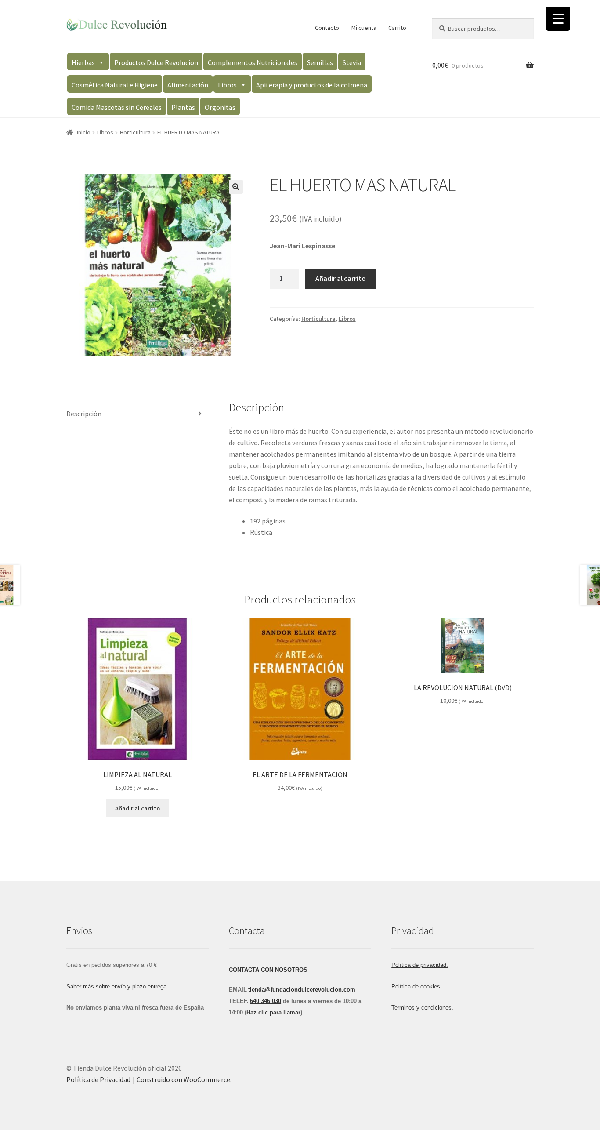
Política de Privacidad (98, 1079)
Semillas (320, 62)
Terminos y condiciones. (422, 1007)
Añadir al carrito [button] (137, 808)
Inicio (83, 132)
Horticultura (135, 132)
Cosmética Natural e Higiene (115, 84)
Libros (227, 84)
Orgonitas (220, 107)
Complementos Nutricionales (252, 62)
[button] (236, 187)
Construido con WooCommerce (183, 1079)
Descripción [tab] (83, 413)
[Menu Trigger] (558, 19)
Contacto (327, 28)
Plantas (183, 107)
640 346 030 (265, 1001)
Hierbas (83, 62)
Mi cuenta (363, 28)
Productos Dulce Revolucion (156, 62)
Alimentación (187, 84)
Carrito (397, 28)
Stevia (352, 62)
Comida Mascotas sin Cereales (117, 107)
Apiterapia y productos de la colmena (311, 84)
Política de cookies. (416, 986)
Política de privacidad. (419, 965)
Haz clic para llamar (273, 1012)
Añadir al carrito (340, 278)
